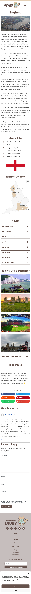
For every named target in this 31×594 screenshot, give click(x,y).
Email (2, 484)
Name (3, 476)
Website (3, 491)
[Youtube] (11, 528)
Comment (4, 455)
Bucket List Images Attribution (12, 356)
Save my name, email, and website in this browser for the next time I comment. (13, 501)
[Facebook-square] (15, 528)
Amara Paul (8, 414)
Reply (2, 439)
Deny (15, 590)
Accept (15, 586)
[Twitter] (19, 528)
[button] (28, 573)
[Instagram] (7, 528)
